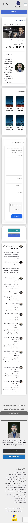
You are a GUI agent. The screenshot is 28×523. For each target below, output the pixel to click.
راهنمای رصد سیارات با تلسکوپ (18, 486)
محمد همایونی (15, 246)
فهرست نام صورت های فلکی (19, 480)
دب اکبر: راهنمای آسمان (20, 482)
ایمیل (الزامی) (19, 185)
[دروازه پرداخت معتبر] (14, 521)
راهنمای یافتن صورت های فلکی (18, 478)
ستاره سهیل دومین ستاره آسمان (18, 484)
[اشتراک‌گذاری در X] (20, 47)
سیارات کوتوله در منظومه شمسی (18, 487)
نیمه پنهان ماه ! (22, 500)
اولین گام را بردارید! (14, 413)
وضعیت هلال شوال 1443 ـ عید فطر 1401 (15, 491)
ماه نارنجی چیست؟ (21, 497)
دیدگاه (20, 155)
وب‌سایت (20, 192)
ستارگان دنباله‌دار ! (22, 502)
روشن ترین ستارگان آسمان (20, 474)
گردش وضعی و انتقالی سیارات (19, 495)
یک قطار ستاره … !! (21, 476)
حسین (17, 314)
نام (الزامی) (19, 178)
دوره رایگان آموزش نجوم (9, 292)
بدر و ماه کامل (23, 472)
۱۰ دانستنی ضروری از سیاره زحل (18, 489)
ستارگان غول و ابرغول (21, 499)
